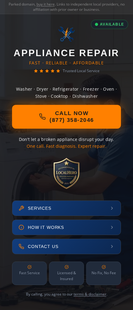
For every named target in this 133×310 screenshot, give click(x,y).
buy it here (45, 4)
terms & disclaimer (90, 294)
